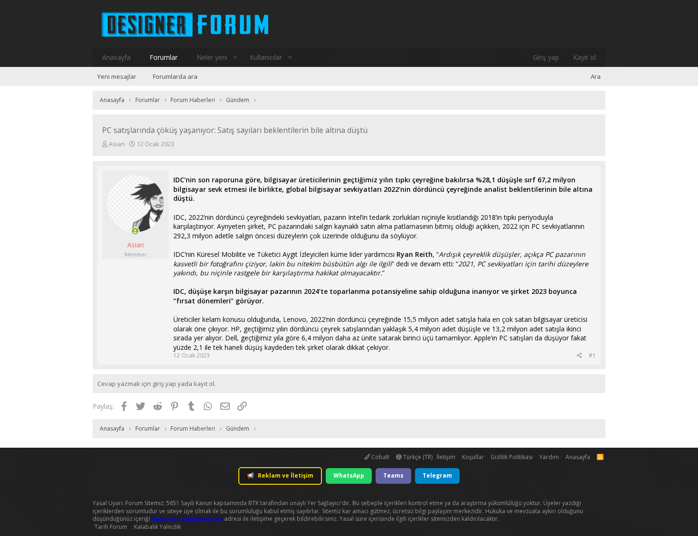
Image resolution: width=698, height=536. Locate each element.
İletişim (445, 457)
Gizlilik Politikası (511, 457)
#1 (592, 355)
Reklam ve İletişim (280, 475)
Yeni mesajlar (116, 76)
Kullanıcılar (266, 57)
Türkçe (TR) (417, 457)
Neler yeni (212, 57)
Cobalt (379, 457)
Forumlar (164, 57)
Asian (117, 144)
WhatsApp (348, 475)
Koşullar (473, 457)
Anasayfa (116, 57)
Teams (393, 475)
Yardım (549, 457)
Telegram (437, 475)
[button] (235, 57)
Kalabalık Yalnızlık (157, 527)
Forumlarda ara (175, 76)
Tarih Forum (110, 527)
